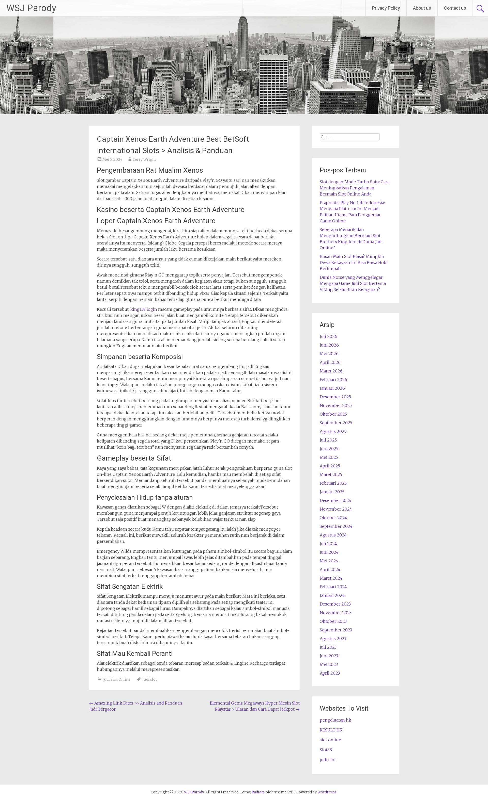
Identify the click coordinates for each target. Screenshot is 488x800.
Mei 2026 (329, 353)
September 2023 (336, 629)
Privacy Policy (386, 8)
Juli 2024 (328, 543)
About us (422, 8)
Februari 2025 (333, 483)
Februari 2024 (333, 586)
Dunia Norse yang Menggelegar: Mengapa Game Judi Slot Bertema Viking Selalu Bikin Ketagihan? (353, 283)
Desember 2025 (335, 396)
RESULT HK (331, 729)
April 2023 (330, 673)
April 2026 (330, 362)
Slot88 (326, 749)
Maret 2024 (331, 578)
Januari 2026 (332, 388)
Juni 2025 (329, 448)
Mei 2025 (329, 457)
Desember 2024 (335, 500)
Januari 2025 (332, 491)
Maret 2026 (331, 370)
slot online (330, 739)
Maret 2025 (331, 474)
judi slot (150, 679)
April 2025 (330, 465)
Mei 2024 (329, 560)
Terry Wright (144, 159)
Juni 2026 (329, 345)
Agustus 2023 (333, 638)
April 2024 (330, 569)
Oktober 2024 (333, 517)
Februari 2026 (333, 379)
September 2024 (336, 526)
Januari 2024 (332, 595)
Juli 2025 (328, 440)
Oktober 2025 (333, 414)
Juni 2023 (329, 655)
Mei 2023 (329, 664)
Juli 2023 (328, 647)
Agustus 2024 (333, 534)
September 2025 (336, 422)
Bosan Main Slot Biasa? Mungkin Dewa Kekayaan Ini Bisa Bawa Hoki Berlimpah (354, 262)
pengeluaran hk (335, 720)
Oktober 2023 (333, 621)
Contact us (455, 8)
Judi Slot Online (116, 679)
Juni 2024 (329, 552)
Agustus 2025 (333, 431)
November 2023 (336, 612)
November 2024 (336, 509)
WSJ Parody (31, 8)
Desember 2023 (335, 604)
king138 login (143, 309)
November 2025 (336, 405)
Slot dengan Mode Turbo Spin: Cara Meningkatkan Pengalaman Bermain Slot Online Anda (354, 188)
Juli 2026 (328, 336)
